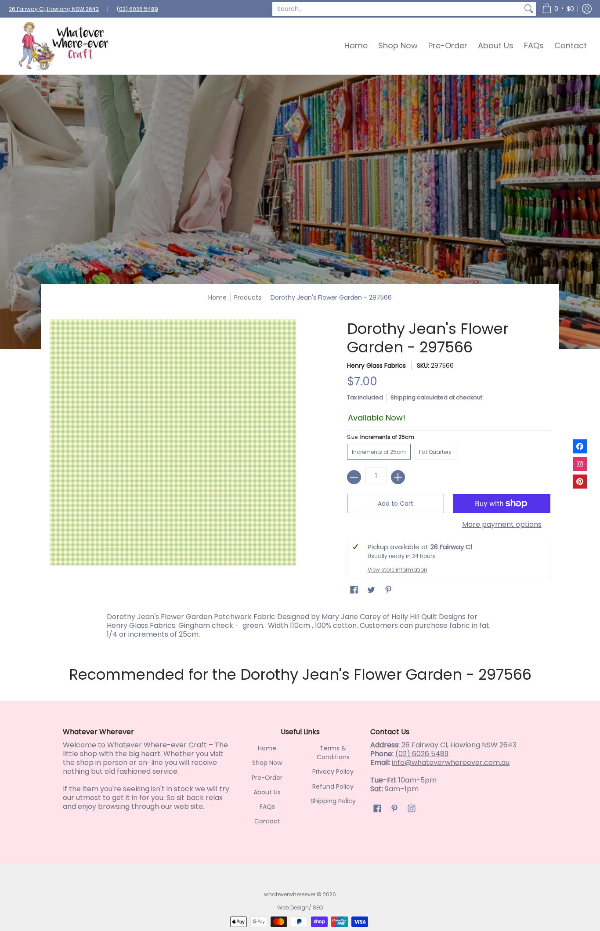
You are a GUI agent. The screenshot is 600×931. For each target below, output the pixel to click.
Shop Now (267, 762)
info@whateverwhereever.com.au (451, 762)
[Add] (398, 477)
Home (217, 297)
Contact (267, 821)
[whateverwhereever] (64, 46)
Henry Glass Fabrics (376, 365)
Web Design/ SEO (300, 907)
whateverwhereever (289, 894)
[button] (558, 9)
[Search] (529, 9)
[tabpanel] (300, 623)
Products (247, 297)
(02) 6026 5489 (137, 9)
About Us (267, 792)
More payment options (502, 524)
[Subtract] (354, 477)
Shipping (403, 397)
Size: (380, 437)
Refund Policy (333, 786)
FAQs (267, 806)
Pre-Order (267, 777)
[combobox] (397, 9)
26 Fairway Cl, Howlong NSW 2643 (54, 9)
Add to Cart (395, 503)
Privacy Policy (333, 771)
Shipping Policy (333, 801)
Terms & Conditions (333, 752)
